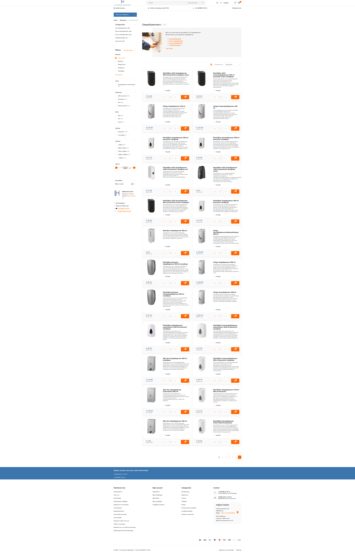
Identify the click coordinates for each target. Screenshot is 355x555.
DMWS (144, 550)
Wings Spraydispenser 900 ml (224, 292)
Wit (120, 119)
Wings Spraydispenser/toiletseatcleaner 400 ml (226, 232)
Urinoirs (183, 498)
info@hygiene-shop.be (124, 211)
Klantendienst (118, 492)
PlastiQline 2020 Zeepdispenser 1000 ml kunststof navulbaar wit (175, 168)
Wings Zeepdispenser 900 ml (224, 262)
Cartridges (122, 135)
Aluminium (122, 99)
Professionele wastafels (188, 508)
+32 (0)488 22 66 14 (201, 8)
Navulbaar (123, 132)
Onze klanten (118, 517)
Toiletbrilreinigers (121, 38)
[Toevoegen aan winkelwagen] (185, 97)
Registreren (156, 492)
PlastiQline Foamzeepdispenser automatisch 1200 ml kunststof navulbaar (225, 327)
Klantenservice (237, 8)
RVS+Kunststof (124, 106)
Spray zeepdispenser (176, 41)
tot (124, 168)
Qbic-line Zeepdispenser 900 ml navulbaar (175, 359)
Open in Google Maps (228, 513)
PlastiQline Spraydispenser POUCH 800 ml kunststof (223, 422)
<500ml (121, 145)
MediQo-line (121, 64)
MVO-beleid (117, 498)
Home (115, 20)
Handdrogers (185, 492)
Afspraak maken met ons (121, 521)
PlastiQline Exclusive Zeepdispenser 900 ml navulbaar (175, 263)
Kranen (183, 504)
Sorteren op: (219, 64)
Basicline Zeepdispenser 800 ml (175, 230)
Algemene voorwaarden (121, 504)
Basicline (120, 61)
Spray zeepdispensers (123, 31)
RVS (120, 102)
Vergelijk (167, 90)
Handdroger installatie (120, 501)
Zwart (121, 122)
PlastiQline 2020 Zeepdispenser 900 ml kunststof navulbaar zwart (176, 74)
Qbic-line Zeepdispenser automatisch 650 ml (172, 390)
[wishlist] (235, 3)
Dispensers (123, 20)
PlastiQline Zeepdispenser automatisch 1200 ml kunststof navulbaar (175, 327)
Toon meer (118, 74)
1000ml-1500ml (124, 154)
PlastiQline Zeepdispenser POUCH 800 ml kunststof (226, 390)
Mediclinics (121, 68)
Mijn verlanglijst (157, 501)
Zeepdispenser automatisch (126, 85)
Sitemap (238, 550)
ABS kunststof (123, 96)
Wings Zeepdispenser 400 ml (174, 106)
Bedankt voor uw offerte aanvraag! (124, 527)
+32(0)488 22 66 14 (123, 208)
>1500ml (122, 158)
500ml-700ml (123, 148)
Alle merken (121, 58)
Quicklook (165, 97)
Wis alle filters (128, 50)
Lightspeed (130, 550)
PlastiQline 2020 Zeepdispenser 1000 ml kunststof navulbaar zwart (225, 169)
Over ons (116, 495)
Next (239, 457)
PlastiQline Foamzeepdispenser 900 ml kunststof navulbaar (225, 359)
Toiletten (184, 501)
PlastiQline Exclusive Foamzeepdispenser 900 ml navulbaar (173, 294)
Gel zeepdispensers (122, 28)
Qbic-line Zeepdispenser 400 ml (175, 421)
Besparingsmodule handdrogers (123, 530)
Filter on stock (119, 184)
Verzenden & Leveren (120, 514)
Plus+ (149, 550)
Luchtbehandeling (186, 511)
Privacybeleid (118, 508)
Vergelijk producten (158, 504)
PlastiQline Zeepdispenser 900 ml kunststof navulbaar (175, 138)
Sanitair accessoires (187, 514)
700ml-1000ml (123, 151)
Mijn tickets (156, 498)
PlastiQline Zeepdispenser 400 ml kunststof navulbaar (226, 201)
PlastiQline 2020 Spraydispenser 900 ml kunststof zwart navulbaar (176, 201)
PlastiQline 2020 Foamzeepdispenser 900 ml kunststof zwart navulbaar (223, 75)
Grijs (120, 115)
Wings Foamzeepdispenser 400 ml (225, 107)
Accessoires (119, 41)
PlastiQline (121, 71)
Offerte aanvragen (119, 524)
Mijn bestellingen (158, 495)
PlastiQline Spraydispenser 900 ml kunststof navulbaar (226, 138)
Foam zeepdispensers (123, 34)
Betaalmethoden (119, 511)
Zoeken (203, 3)
